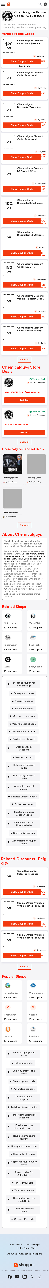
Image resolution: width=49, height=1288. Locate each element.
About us (12, 1254)
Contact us (25, 1254)
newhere (34, 1036)
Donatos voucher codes (24, 796)
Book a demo (16, 1244)
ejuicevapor (10, 623)
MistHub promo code (24, 716)
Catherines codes (24, 804)
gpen (7, 666)
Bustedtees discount (24, 739)
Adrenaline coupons (24, 1089)
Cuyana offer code (24, 1219)
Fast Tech (34, 645)
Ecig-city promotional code (24, 1072)
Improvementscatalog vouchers (24, 1116)
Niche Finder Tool (26, 1248)
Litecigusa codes (24, 1063)
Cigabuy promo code (24, 1081)
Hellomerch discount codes (24, 766)
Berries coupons (24, 757)
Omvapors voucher (24, 693)
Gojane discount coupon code (24, 1163)
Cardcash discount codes (24, 1210)
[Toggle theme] (45, 4)
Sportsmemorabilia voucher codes (24, 813)
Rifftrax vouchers (24, 1183)
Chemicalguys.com (10, 478)
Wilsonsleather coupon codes (24, 842)
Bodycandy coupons (24, 833)
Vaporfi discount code (24, 724)
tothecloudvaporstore (15, 993)
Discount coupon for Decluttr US (24, 1199)
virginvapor (10, 1015)
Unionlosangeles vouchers (24, 748)
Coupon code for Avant (23, 731)
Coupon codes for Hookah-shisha (24, 824)
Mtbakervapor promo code (24, 1054)
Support (37, 1254)
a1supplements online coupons (24, 1137)
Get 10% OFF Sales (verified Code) (22, 392)
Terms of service (40, 1270)
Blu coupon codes (24, 708)
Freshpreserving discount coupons (24, 1126)
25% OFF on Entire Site (16, 425)
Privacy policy (26, 1270)
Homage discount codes (24, 1146)
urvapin (8, 1036)
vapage (33, 1015)
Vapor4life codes (24, 701)
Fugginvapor (10, 645)
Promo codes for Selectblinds (24, 1173)
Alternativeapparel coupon (24, 787)
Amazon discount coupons (24, 1098)
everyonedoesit (37, 666)
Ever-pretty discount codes (24, 777)
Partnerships (33, 1244)
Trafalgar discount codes (24, 1107)
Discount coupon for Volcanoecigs (24, 684)
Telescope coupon (24, 1190)
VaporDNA (35, 623)
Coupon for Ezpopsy (24, 1154)
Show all (24, 359)
